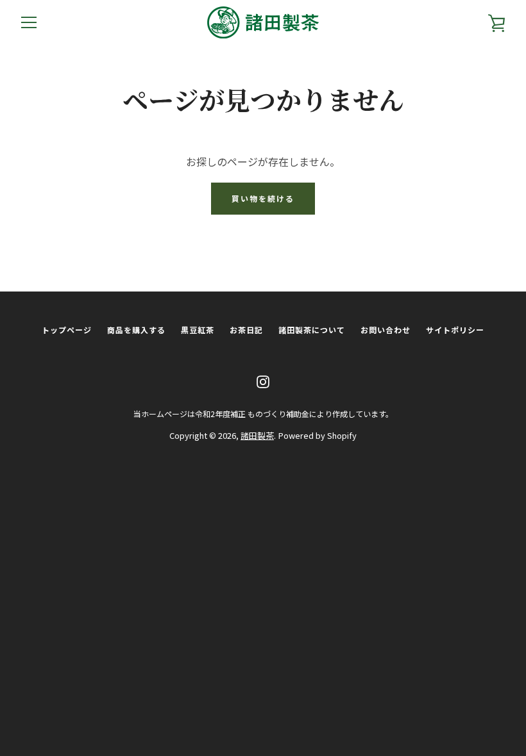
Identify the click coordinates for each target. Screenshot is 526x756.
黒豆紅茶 (197, 329)
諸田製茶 (257, 435)
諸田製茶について (311, 329)
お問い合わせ (386, 329)
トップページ (67, 329)
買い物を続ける (263, 198)
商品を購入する (136, 329)
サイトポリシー (455, 329)
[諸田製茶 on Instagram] (263, 380)
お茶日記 (246, 329)
